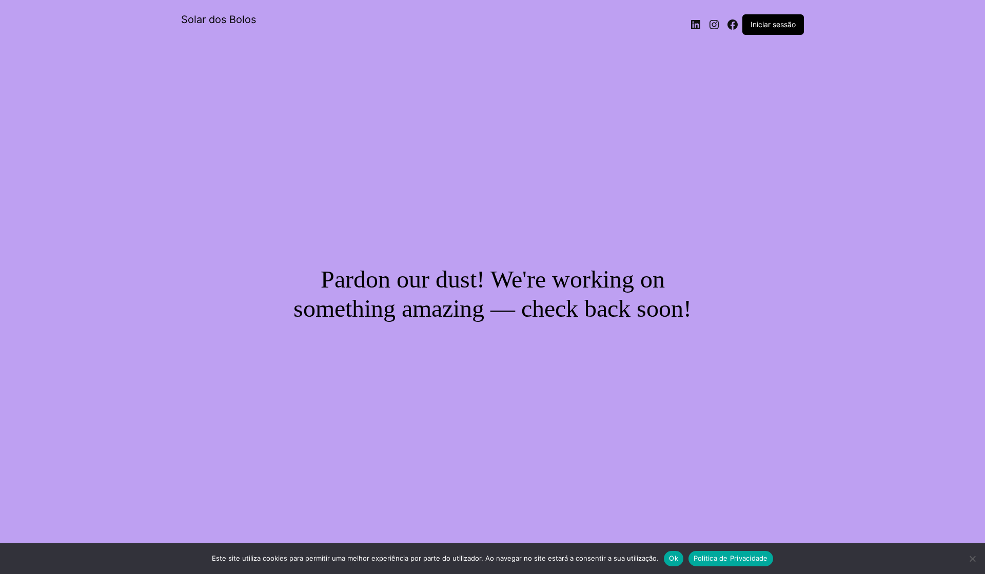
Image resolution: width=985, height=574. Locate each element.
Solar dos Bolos (218, 19)
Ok (673, 558)
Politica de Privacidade (731, 558)
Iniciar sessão (773, 24)
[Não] (972, 559)
